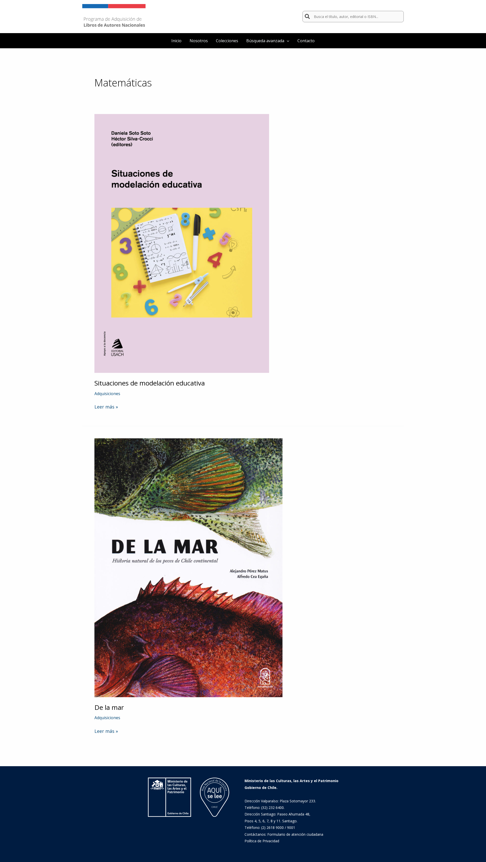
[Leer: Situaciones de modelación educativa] (181, 243)
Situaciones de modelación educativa (149, 383)
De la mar (109, 707)
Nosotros (199, 40)
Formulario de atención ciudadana (295, 834)
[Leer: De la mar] (188, 567)
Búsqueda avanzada (265, 40)
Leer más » (106, 406)
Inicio (176, 40)
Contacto (306, 40)
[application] (286, 40)
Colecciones (227, 40)
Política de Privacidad (262, 840)
